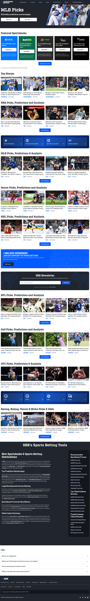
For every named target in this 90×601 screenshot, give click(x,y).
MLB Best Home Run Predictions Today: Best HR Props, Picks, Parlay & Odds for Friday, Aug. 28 (56, 173)
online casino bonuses (16, 521)
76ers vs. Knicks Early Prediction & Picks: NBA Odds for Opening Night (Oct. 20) (10, 122)
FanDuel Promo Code (76, 471)
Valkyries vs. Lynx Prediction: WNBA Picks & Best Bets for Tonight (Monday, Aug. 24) (78, 429)
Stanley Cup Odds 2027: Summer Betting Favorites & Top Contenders (33, 236)
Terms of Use (3, 586)
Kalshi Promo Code (75, 482)
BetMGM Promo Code (76, 463)
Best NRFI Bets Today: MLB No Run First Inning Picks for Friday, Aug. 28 (33, 173)
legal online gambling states (35, 490)
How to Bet (28, 582)
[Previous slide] (86, 74)
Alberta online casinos (9, 498)
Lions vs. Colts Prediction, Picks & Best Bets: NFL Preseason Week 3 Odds (77, 315)
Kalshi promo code (20, 479)
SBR (4, 461)
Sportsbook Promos (5, 582)
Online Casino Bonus (53, 582)
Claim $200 (62, 49)
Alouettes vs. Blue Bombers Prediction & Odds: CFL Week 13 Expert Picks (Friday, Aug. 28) (11, 93)
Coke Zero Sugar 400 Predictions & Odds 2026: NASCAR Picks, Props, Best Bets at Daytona (32, 429)
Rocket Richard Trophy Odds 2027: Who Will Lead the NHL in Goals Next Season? (78, 236)
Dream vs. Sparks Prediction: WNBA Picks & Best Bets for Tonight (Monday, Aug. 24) (55, 429)
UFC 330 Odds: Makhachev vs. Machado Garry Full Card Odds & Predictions (76, 383)
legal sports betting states (19, 490)
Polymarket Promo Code (76, 488)
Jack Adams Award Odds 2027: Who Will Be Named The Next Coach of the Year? (56, 236)
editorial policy (21, 466)
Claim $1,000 (80, 49)
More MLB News (45, 180)
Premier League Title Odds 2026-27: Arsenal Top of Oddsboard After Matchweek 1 (55, 207)
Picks (8, 19)
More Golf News (45, 357)
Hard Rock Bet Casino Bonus (77, 511)
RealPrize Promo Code (76, 527)
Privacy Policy (52, 287)
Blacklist (12, 582)
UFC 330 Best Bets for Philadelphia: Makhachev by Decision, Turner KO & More (55, 383)
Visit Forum (7, 264)
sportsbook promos (16, 506)
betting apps (12, 466)
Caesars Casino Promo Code (77, 502)
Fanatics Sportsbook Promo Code (79, 474)
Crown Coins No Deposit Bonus (78, 519)
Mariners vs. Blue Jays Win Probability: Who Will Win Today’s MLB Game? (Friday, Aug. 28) (78, 93)
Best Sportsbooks (43, 582)
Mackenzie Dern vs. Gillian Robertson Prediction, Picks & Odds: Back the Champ (11, 383)
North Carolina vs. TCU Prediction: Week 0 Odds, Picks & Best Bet (32, 93)
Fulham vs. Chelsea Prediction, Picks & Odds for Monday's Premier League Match (78, 207)
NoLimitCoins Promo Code (77, 532)
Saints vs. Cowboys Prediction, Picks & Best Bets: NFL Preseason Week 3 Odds (11, 315)
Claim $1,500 (44, 49)
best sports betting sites (21, 463)
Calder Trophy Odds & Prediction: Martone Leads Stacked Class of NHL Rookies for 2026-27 (11, 236)
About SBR (29, 586)
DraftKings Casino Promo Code (78, 505)
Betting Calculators (20, 582)
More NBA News (45, 130)
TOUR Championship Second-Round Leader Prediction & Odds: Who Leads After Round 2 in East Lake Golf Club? (11, 349)
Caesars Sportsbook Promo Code (79, 465)
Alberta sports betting (33, 497)
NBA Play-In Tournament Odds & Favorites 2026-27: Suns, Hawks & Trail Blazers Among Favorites (32, 122)
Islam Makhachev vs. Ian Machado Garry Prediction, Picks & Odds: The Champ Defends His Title (33, 383)
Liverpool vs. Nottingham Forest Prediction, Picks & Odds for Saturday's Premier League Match (10, 207)
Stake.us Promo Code (76, 530)
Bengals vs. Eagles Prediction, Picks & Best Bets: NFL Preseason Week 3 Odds (33, 315)
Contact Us (10, 586)
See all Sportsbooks (45, 63)
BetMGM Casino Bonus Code (77, 499)
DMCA (23, 586)
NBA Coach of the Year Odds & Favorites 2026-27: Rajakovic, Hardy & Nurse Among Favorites (56, 122)
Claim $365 (26, 51)
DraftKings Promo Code (76, 468)
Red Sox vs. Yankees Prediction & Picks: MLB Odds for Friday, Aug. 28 (78, 173)
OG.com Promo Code (76, 485)
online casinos (13, 516)
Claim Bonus (8, 49)
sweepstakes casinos (23, 516)
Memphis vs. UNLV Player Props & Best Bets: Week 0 (55, 93)
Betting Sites (35, 582)
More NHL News (45, 244)
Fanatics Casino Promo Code (77, 508)
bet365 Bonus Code (75, 460)
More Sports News (45, 436)
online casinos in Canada (12, 523)
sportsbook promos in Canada (27, 508)
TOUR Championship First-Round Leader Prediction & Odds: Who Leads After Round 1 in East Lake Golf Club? (33, 349)
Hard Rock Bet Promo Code (77, 477)
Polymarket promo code (35, 479)
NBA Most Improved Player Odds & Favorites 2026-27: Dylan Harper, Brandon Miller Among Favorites (77, 122)
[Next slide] (88, 74)
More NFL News (45, 322)
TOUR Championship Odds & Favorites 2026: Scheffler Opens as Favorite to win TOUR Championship (78, 349)
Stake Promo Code (75, 479)
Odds (27, 19)
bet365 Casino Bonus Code (77, 497)
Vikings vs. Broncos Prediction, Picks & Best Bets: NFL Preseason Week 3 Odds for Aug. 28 (56, 315)
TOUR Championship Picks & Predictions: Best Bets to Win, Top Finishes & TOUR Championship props (56, 349)
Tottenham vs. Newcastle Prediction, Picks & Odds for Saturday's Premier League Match (33, 207)
